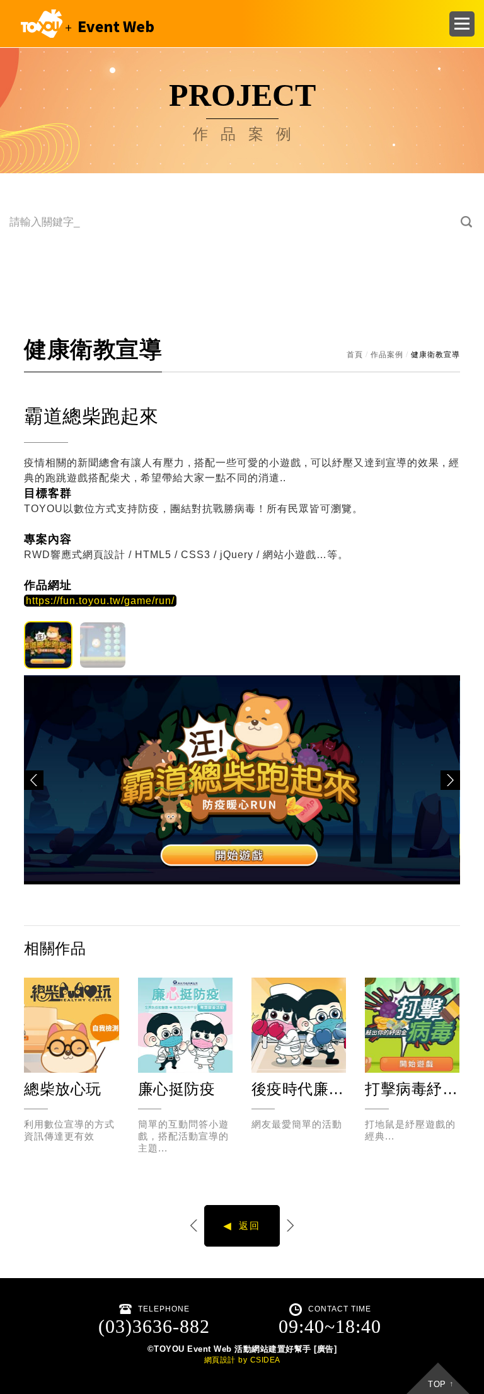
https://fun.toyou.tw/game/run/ (100, 600)
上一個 (194, 1225)
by (242, 1360)
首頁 (355, 354)
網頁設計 (220, 1360)
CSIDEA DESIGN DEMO (84, 23)
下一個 (289, 1225)
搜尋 (466, 222)
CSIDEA (265, 1360)
